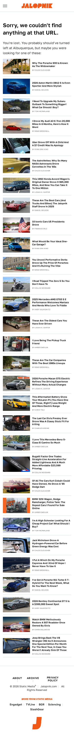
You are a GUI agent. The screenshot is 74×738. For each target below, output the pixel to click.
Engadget (16, 704)
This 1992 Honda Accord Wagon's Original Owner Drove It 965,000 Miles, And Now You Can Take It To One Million (51, 183)
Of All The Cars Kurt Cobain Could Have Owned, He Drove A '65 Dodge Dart (51, 483)
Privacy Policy (53, 679)
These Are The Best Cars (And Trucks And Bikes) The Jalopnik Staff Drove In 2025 (49, 203)
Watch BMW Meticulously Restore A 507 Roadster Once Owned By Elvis (48, 622)
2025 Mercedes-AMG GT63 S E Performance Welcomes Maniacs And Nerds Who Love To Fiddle (50, 302)
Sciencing (54, 704)
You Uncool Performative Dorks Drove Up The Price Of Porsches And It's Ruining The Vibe (50, 262)
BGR (41, 704)
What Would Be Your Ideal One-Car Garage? (50, 243)
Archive (33, 678)
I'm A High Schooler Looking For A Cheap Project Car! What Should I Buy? (51, 523)
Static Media (27, 686)
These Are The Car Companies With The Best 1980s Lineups (49, 362)
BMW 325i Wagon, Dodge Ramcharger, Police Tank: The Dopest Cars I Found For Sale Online (48, 504)
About (17, 678)
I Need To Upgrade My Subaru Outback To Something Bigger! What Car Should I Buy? (49, 104)
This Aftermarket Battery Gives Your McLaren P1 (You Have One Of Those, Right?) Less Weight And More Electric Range (50, 401)
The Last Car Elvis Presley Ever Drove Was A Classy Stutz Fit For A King (50, 421)
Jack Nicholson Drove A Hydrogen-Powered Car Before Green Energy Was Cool (49, 543)
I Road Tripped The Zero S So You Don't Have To (51, 282)
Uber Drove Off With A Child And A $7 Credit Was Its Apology (50, 144)
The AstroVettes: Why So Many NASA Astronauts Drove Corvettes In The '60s (49, 163)
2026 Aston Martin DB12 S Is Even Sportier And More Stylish (51, 84)
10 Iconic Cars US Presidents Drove (48, 223)
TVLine (30, 704)
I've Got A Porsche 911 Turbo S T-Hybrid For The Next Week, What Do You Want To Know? (50, 583)
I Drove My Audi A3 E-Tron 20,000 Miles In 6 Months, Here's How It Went (51, 124)
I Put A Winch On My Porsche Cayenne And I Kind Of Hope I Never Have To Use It (48, 563)
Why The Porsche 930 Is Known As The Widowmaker (50, 64)
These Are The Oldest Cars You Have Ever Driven (49, 322)
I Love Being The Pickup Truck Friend (49, 342)
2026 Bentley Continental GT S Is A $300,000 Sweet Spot (51, 603)
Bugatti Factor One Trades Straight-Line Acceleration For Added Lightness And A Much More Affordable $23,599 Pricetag (49, 462)
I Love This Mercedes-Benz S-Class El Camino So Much (49, 441)
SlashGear (37, 709)
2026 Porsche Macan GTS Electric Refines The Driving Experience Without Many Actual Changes (51, 381)
